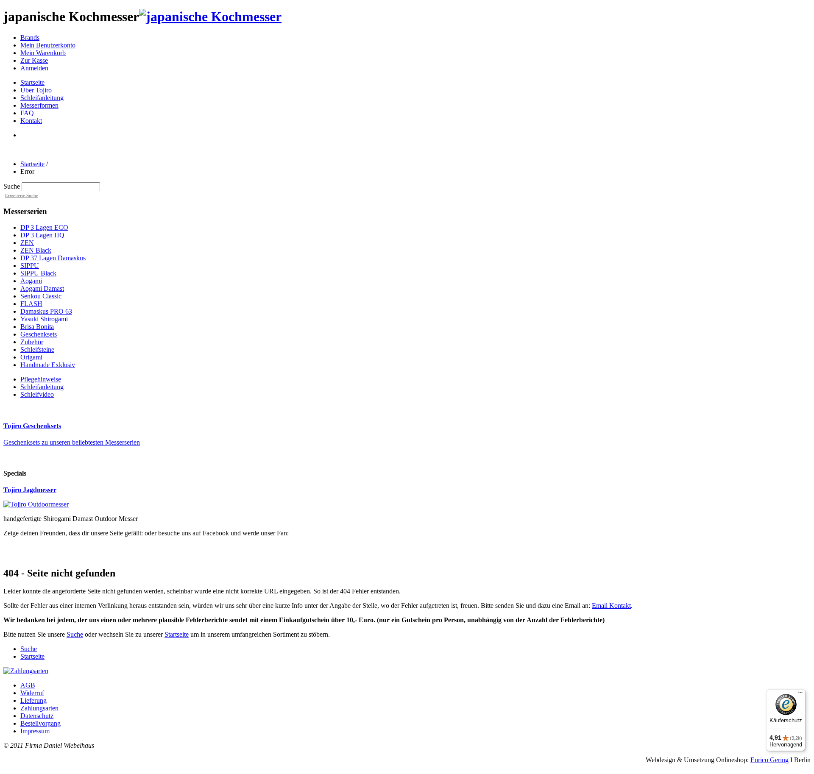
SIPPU (29, 265)
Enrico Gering (769, 759)
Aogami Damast (42, 288)
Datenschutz (36, 715)
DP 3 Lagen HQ (42, 235)
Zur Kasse (34, 60)
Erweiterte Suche (21, 195)
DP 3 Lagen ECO (44, 227)
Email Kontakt (611, 605)
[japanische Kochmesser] (210, 16)
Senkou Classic (40, 296)
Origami (31, 357)
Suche (11, 186)
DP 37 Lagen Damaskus (53, 258)
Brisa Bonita (37, 326)
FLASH (31, 303)
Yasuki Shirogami (44, 319)
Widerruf (32, 692)
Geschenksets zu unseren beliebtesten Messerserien (71, 442)
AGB (27, 685)
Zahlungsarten (39, 708)
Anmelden (34, 68)
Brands (29, 37)
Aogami (31, 280)
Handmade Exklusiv (47, 364)
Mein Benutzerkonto (47, 45)
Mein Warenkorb (43, 52)
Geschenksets (38, 334)
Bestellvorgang (40, 723)
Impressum (35, 731)
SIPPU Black (38, 273)
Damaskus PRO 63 (46, 311)
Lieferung (33, 700)
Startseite (32, 163)
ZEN (27, 242)
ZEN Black (35, 250)
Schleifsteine (37, 349)
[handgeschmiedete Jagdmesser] (36, 504)
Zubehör (31, 341)
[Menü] (800, 694)
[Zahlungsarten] (25, 670)
